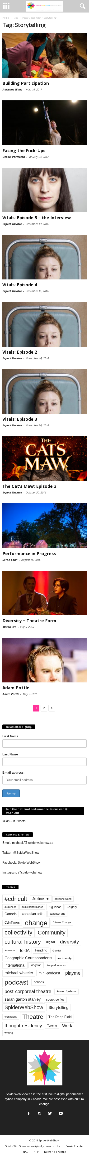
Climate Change (62, 922)
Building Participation (25, 83)
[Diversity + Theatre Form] (44, 593)
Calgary (72, 907)
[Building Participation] (44, 55)
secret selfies (55, 999)
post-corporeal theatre (28, 991)
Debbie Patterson (13, 157)
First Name (10, 736)
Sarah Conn (9, 559)
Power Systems (66, 991)
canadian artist (33, 914)
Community (52, 933)
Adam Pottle (15, 687)
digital (50, 942)
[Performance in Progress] (44, 525)
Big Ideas (54, 907)
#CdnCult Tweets (14, 821)
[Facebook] (28, 1112)
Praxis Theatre (75, 1146)
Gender (56, 950)
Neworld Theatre (55, 1151)
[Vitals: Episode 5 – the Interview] (44, 190)
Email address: (13, 772)
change (36, 923)
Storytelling (58, 1007)
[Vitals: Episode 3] (44, 391)
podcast (16, 982)
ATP (36, 1151)
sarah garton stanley (23, 999)
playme (72, 973)
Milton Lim (9, 627)
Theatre (32, 1016)
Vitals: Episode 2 (19, 352)
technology (11, 1016)
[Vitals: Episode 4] (44, 257)
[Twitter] (50, 1112)
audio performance (32, 906)
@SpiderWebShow (26, 852)
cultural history (23, 941)
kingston (36, 965)
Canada (11, 914)
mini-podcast (49, 973)
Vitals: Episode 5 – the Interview (36, 217)
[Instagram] (39, 1112)
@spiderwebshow (30, 872)
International (15, 965)
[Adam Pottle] (44, 660)
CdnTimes (12, 922)
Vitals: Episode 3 (19, 419)
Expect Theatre (12, 224)
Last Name (10, 754)
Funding (41, 950)
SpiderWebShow (29, 862)
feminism (10, 950)
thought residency (23, 1025)
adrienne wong (63, 898)
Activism (40, 898)
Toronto (52, 1025)
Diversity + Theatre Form (29, 620)
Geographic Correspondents (28, 958)
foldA (25, 950)
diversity (69, 941)
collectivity (19, 932)
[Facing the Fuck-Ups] (44, 122)
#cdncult (16, 899)
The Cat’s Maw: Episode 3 (29, 486)
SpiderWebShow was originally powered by (32, 1146)
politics (38, 982)
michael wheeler (19, 973)
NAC (25, 1151)
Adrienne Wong (12, 89)
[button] (81, 6)
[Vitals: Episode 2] (44, 324)
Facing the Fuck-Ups (23, 150)
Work (67, 1025)
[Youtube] (60, 1112)
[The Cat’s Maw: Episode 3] (44, 458)
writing (9, 1033)
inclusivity (64, 958)
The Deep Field (60, 1017)
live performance (56, 965)
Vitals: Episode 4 (19, 284)
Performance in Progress (29, 553)
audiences (10, 906)
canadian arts (57, 913)
